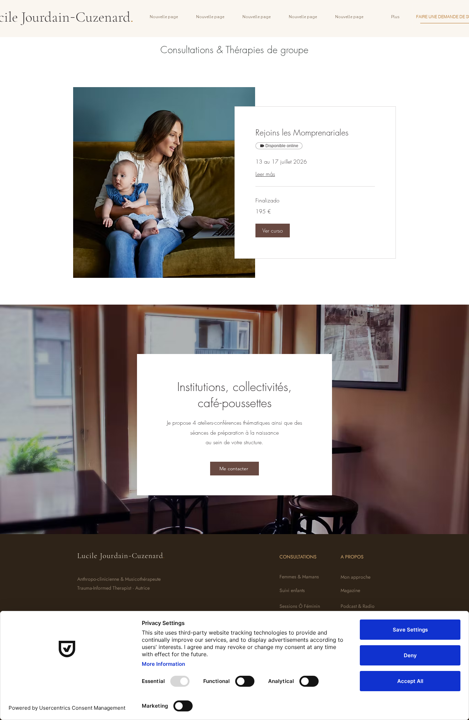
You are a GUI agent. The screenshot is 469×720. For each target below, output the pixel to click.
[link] (315, 132)
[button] (272, 230)
